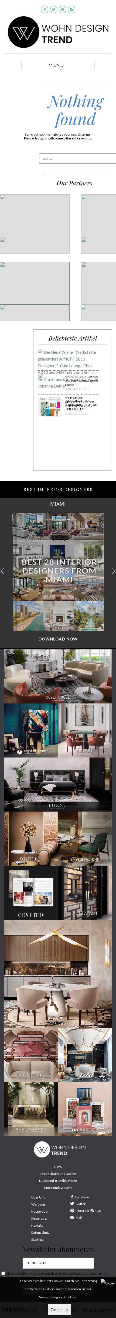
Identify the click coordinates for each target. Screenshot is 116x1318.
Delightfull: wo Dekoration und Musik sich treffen (81, 405)
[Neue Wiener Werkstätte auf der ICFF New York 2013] (68, 371)
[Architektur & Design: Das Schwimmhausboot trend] (50, 384)
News (58, 1166)
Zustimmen (59, 1309)
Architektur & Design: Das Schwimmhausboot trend (81, 380)
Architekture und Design (58, 1174)
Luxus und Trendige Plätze (58, 1181)
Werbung (38, 1204)
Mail (79, 1217)
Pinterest (82, 1211)
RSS (98, 1211)
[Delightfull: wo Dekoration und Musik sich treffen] (50, 409)
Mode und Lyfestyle (58, 1188)
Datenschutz (40, 1232)
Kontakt (37, 1225)
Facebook (82, 1197)
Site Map (37, 1239)
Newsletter (39, 1218)
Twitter (80, 1204)
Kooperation (40, 1211)
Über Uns (38, 1197)
